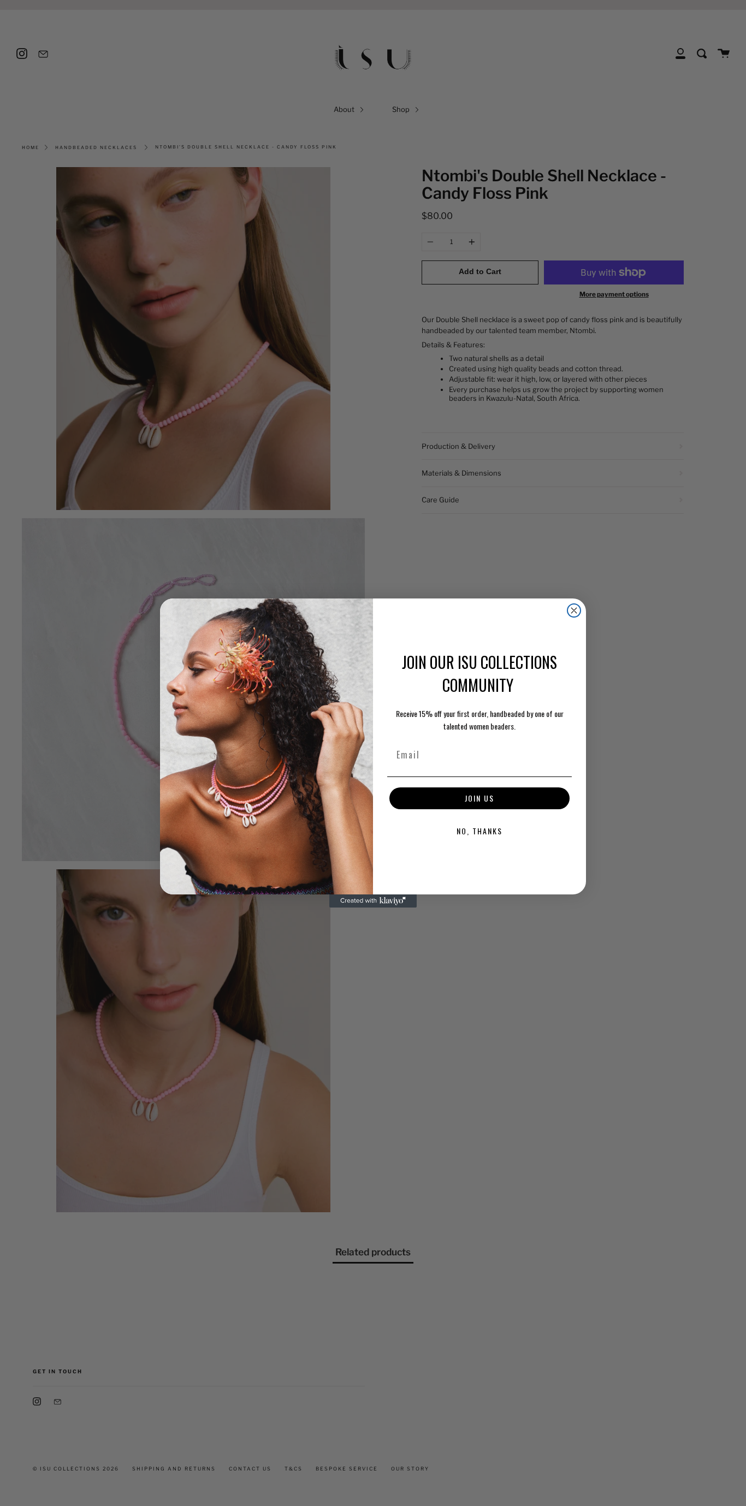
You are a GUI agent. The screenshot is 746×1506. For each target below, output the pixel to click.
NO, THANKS (479, 831)
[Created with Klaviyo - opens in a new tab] (373, 901)
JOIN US (479, 798)
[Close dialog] (574, 610)
